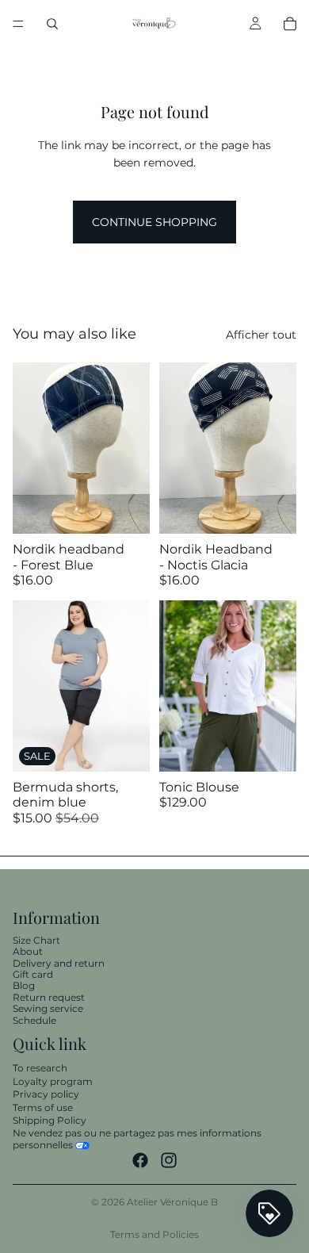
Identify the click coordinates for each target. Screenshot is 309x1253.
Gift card (33, 974)
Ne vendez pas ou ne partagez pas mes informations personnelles (137, 1138)
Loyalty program (53, 1080)
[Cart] (290, 23)
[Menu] (18, 24)
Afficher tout (261, 335)
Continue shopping (154, 222)
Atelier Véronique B (172, 1202)
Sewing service (48, 1008)
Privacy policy (46, 1094)
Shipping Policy (49, 1120)
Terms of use (43, 1107)
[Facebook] (140, 1160)
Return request (49, 997)
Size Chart (36, 940)
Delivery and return (59, 962)
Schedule (34, 1019)
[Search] (52, 23)
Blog (24, 985)
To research (40, 1068)
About (28, 951)
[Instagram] (168, 1160)
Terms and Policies (154, 1234)
